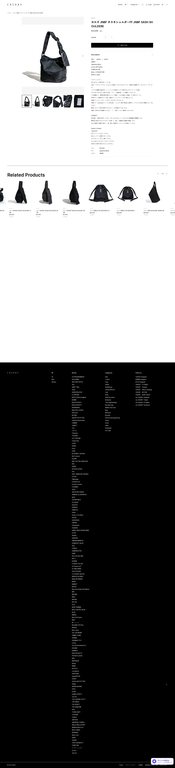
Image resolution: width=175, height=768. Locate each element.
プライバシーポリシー (130, 765)
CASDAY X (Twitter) (142, 384)
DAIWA (74, 446)
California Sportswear (78, 420)
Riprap (74, 663)
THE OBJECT (76, 704)
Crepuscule (75, 441)
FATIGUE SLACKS (77, 469)
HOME (9, 13)
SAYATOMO (75, 673)
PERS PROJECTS (77, 653)
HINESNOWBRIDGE (77, 540)
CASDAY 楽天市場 (141, 392)
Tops (106, 382)
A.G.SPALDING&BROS (78, 377)
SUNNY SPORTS (77, 694)
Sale (106, 377)
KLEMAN (74, 561)
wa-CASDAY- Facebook (143, 405)
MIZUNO (74, 599)
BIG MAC (74, 415)
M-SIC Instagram (140, 382)
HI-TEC (74, 533)
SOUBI (74, 691)
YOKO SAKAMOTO (77, 743)
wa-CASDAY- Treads (142, 400)
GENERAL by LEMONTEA (79, 494)
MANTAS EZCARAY (77, 576)
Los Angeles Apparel (78, 574)
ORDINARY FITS (76, 640)
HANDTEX (75, 510)
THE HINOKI (75, 702)
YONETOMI (75, 745)
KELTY (74, 558)
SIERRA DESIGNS (77, 686)
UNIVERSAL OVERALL (78, 722)
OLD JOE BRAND (77, 632)
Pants (106, 395)
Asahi (73, 389)
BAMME (74, 400)
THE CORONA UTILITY (78, 699)
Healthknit (75, 528)
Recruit (121, 765)
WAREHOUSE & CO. (77, 727)
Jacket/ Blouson (110, 389)
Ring (106, 410)
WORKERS (75, 732)
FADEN (74, 466)
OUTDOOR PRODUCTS (79, 645)
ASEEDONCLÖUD (77, 392)
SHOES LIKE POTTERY (78, 681)
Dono (73, 448)
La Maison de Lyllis (77, 563)
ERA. (73, 464)
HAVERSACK (75, 520)
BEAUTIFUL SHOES (77, 410)
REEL (73, 658)
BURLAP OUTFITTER (78, 418)
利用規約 (140, 765)
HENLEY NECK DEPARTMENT (80, 530)
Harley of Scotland (77, 515)
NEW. (73, 620)
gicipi (73, 497)
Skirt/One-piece (110, 397)
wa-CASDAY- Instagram (142, 397)
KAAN (73, 553)
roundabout (75, 671)
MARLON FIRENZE (77, 579)
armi (73, 384)
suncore (74, 696)
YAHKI (73, 737)
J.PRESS (74, 548)
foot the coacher (77, 484)
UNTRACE (75, 719)
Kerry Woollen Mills (77, 556)
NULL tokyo (75, 630)
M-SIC (74, 612)
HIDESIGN (75, 538)
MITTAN (74, 602)
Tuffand (74, 717)
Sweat (107, 384)
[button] (23, 56)
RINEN (74, 666)
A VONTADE (75, 395)
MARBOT (74, 584)
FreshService (76, 482)
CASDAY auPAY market (143, 395)
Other (106, 425)
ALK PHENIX (75, 379)
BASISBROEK (76, 407)
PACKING (74, 648)
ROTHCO (74, 668)
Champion (75, 433)
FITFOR (74, 476)
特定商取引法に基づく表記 (151, 765)
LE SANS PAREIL (76, 569)
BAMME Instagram (141, 379)
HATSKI (74, 517)
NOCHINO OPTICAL (78, 625)
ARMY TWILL (76, 387)
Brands (120, 4)
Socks (107, 423)
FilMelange (75, 479)
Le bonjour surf (76, 566)
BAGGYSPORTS (76, 402)
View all (74, 753)
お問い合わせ (163, 765)
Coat (106, 392)
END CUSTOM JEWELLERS (80, 461)
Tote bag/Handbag (111, 402)
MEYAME (74, 594)
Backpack (108, 400)
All (52, 377)
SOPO (74, 689)
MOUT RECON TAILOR (78, 609)
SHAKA (74, 679)
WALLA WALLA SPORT (78, 725)
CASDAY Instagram (141, 377)
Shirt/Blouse (108, 387)
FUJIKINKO (75, 487)
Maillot (74, 581)
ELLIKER (74, 458)
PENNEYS (75, 650)
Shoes (107, 420)
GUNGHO (74, 507)
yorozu (74, 750)
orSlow (74, 643)
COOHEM (75, 435)
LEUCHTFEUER (76, 571)
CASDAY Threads (141, 387)
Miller (73, 597)
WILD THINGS (76, 730)
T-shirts (107, 379)
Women (54, 382)
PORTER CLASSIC (77, 656)
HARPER (74, 522)
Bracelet (107, 415)
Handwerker (75, 525)
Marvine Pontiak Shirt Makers (80, 589)
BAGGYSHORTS (76, 405)
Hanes (74, 512)
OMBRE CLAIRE (76, 635)
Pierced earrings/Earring (112, 418)
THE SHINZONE (76, 707)
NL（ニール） (76, 622)
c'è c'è (74, 430)
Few (73, 471)
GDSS (73, 489)
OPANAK (74, 638)
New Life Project (77, 617)
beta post (75, 412)
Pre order (108, 430)
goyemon (75, 505)
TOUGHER (75, 714)
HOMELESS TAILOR (77, 543)
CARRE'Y (74, 425)
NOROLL (74, 627)
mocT (73, 604)
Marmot (74, 586)
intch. (73, 545)
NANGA (74, 615)
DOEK (73, 451)
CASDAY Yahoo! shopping (144, 389)
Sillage (74, 684)
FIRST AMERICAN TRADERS (80, 474)
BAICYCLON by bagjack (79, 397)
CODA (74, 443)
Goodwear (75, 502)
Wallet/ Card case (110, 407)
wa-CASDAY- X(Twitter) (143, 402)
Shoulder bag (109, 405)
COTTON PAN (76, 438)
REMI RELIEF (75, 661)
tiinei (73, 709)
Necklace (108, 412)
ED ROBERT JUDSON (78, 453)
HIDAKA (74, 535)
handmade (108, 428)
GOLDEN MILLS (76, 499)
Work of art (75, 735)
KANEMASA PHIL (77, 551)
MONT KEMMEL (76, 607)
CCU (73, 428)
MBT (73, 592)
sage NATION (76, 676)
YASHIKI (74, 740)
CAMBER (74, 423)
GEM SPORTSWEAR (78, 492)
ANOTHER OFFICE (77, 382)
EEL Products (76, 456)
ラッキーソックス (77, 748)
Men (53, 379)
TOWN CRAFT (76, 712)
